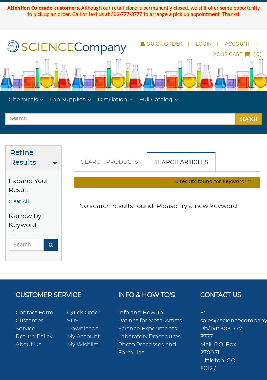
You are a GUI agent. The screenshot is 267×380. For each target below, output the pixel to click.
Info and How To (140, 312)
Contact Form (35, 312)
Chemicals (23, 99)
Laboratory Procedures (149, 336)
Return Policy (34, 336)
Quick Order (164, 44)
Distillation (112, 99)
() (237, 54)
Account (237, 44)
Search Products (109, 162)
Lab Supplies (68, 99)
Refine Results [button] (23, 157)
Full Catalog (155, 99)
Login (204, 44)
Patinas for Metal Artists (150, 320)
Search (248, 119)
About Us (28, 344)
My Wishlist (82, 344)
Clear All (19, 201)
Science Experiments (147, 328)
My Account (83, 336)
